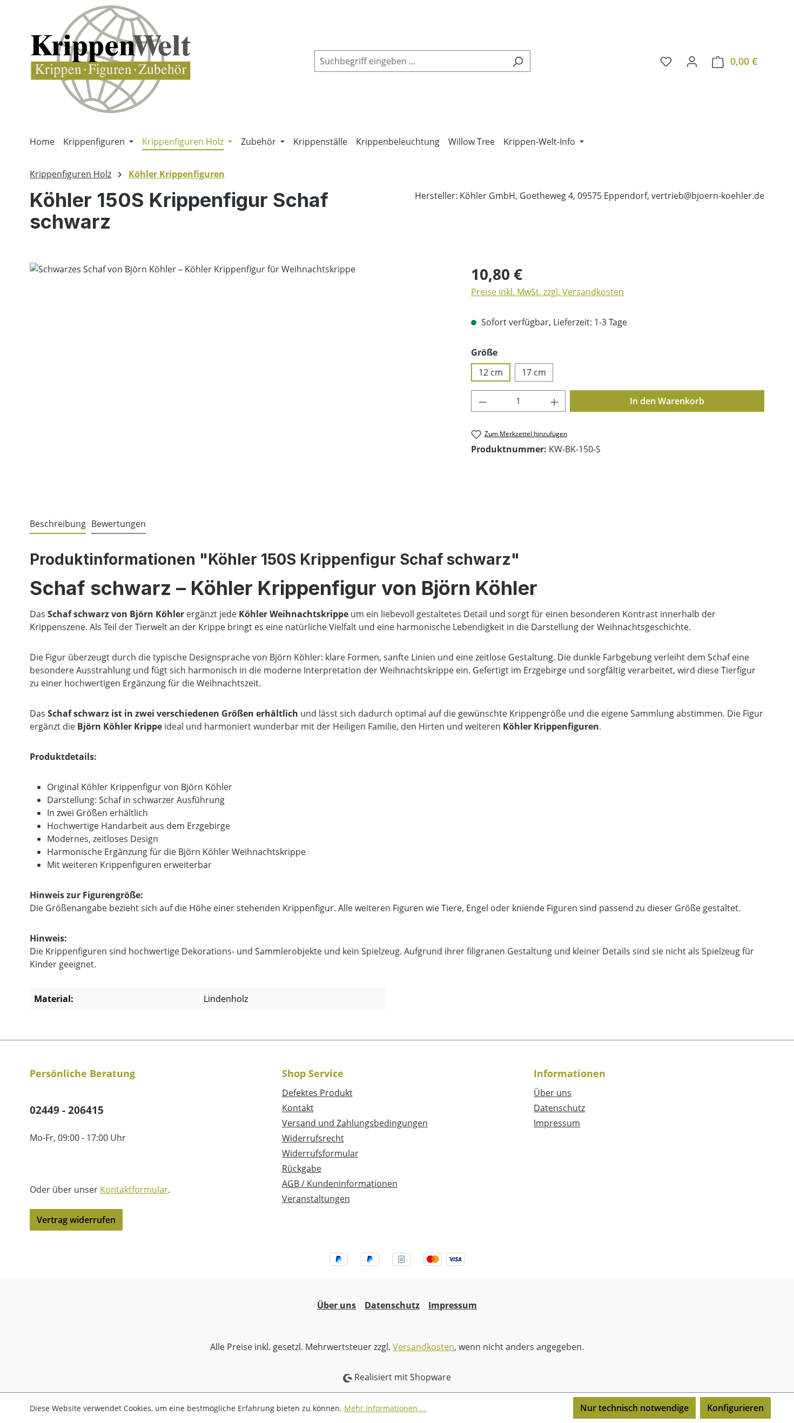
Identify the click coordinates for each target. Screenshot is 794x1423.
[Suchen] (517, 61)
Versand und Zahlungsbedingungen (355, 1123)
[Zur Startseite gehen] (111, 58)
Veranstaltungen (316, 1199)
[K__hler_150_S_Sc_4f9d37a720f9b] (239, 379)
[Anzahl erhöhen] (554, 401)
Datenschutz (559, 1108)
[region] (239, 379)
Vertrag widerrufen (76, 1220)
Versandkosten (423, 1347)
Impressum (557, 1123)
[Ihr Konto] (692, 61)
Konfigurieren (735, 1408)
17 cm (534, 372)
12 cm (491, 372)
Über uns (552, 1093)
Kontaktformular (134, 1189)
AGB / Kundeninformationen (340, 1184)
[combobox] (410, 61)
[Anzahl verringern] (482, 401)
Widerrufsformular (320, 1153)
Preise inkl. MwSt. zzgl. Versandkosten (547, 292)
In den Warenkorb (667, 401)
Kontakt (298, 1108)
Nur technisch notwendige (634, 1408)
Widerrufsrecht (313, 1138)
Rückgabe (301, 1168)
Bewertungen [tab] (118, 524)
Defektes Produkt (317, 1093)
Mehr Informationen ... (385, 1408)
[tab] (58, 524)
